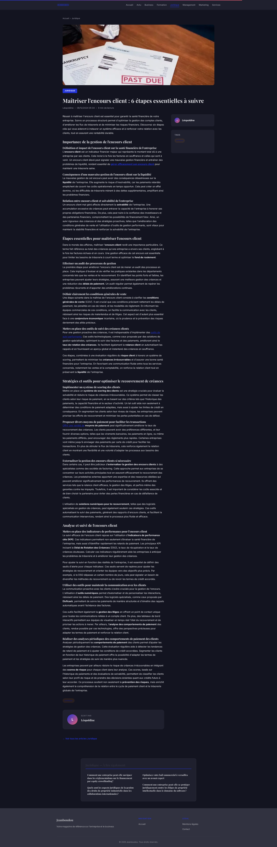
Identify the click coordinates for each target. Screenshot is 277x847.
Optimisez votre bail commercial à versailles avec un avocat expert (165, 776)
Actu (139, 5)
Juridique (174, 5)
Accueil (129, 5)
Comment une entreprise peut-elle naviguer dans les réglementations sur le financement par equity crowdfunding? (109, 778)
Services (216, 5)
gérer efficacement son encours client (132, 164)
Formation (162, 5)
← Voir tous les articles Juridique (80, 738)
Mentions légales (190, 824)
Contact (186, 829)
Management (189, 5)
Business (149, 5)
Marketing (204, 5)
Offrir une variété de (73, 425)
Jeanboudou (65, 820)
